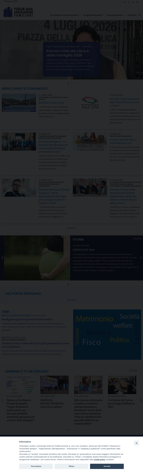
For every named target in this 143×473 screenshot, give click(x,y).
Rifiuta (71, 466)
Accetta (107, 466)
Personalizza (36, 466)
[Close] (136, 443)
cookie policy (99, 459)
